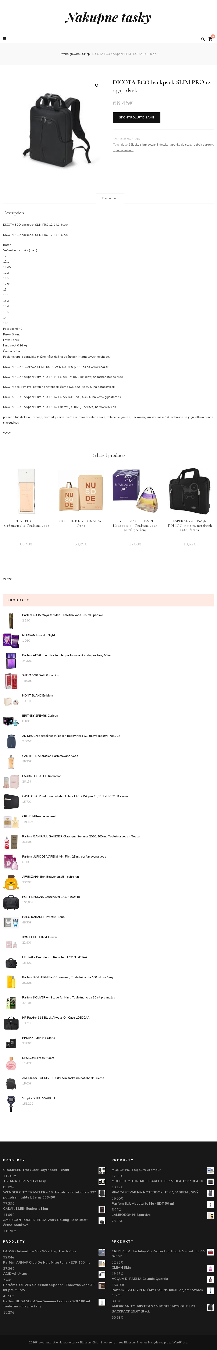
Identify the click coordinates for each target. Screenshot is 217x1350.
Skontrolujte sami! (136, 117)
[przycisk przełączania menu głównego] (5, 38)
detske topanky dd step (175, 145)
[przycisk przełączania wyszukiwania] (203, 39)
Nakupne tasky (108, 16)
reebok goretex (203, 145)
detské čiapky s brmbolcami (139, 145)
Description (110, 198)
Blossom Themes (135, 1342)
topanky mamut (123, 150)
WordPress (179, 1342)
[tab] (110, 198)
